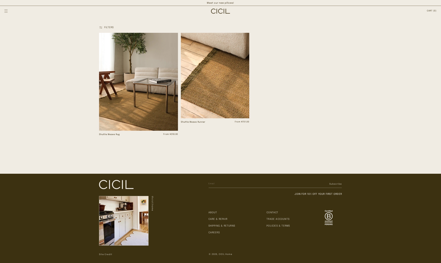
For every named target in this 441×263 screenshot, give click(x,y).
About (212, 212)
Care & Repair (218, 219)
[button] (6, 11)
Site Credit (105, 255)
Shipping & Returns (221, 226)
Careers (214, 232)
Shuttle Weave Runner (193, 122)
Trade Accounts (278, 219)
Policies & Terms (278, 226)
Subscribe (335, 184)
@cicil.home (152, 203)
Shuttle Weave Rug (109, 134)
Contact (272, 212)
